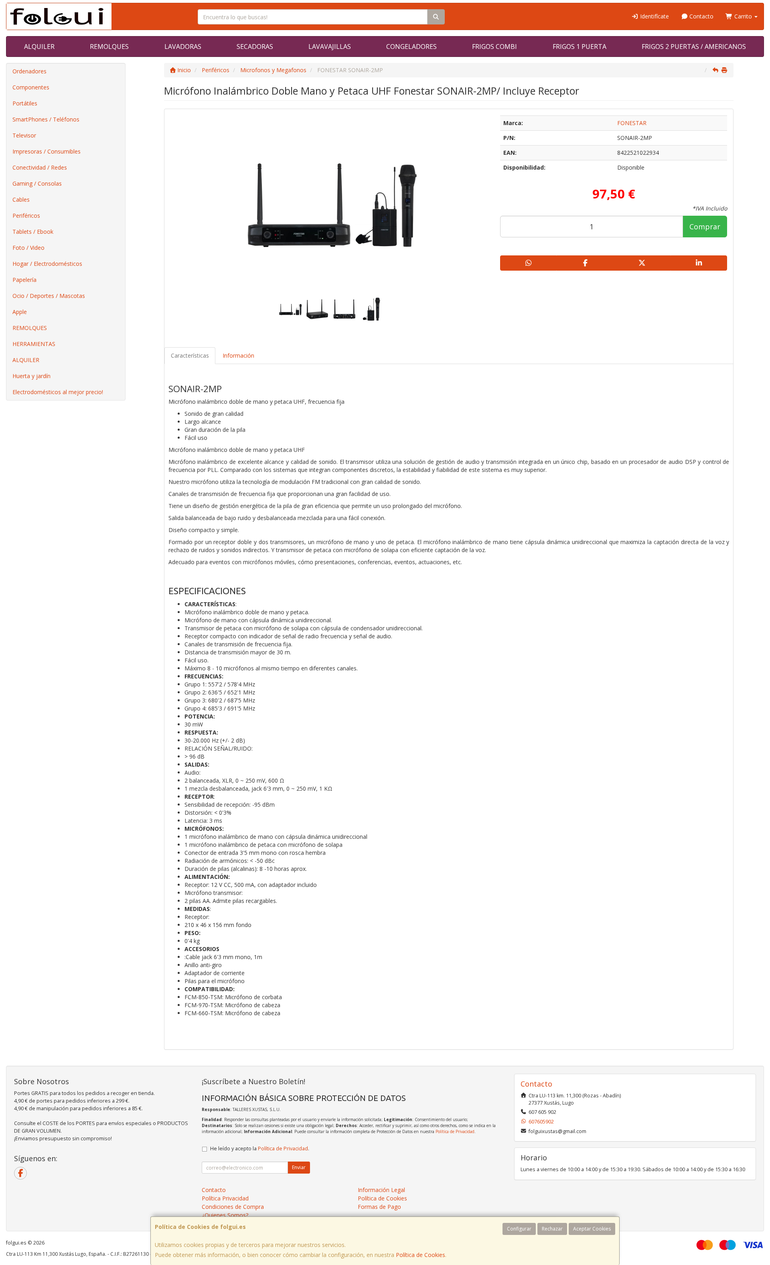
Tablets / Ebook (32, 231)
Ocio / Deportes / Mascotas (48, 296)
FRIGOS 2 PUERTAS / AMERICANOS (694, 46)
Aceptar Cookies (592, 1228)
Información (238, 355)
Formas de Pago (379, 1206)
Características (190, 355)
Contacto (700, 16)
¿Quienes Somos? (225, 1215)
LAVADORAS (182, 46)
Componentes (30, 87)
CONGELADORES (411, 46)
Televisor (24, 135)
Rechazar (552, 1228)
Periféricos (26, 215)
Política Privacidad (225, 1198)
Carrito (743, 16)
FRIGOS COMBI (494, 46)
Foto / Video (28, 247)
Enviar (299, 1167)
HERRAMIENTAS (33, 344)
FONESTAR (631, 123)
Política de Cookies (420, 1255)
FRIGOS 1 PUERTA (579, 46)
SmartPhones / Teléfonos (45, 119)
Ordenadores (29, 71)
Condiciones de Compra (233, 1206)
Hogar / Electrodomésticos (47, 263)
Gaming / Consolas (37, 183)
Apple (19, 312)
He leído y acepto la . (259, 1148)
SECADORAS (255, 46)
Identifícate (653, 16)
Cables (21, 199)
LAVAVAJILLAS (329, 46)
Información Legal (381, 1190)
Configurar (519, 1228)
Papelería (24, 279)
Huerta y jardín (31, 376)
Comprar (704, 226)
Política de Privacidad (455, 1131)
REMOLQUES (109, 46)
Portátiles (24, 103)
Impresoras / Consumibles (46, 151)
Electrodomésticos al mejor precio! (57, 392)
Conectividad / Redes (39, 167)
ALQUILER (39, 46)
